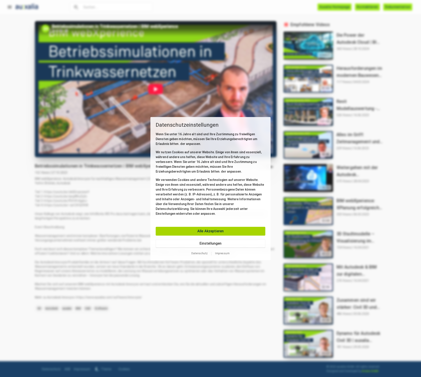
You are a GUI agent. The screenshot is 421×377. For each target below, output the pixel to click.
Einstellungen (211, 243)
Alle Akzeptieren (210, 231)
